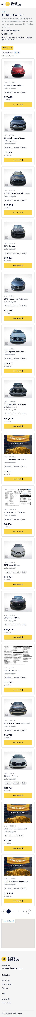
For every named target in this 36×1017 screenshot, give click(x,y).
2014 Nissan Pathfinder (13, 512)
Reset (17, 53)
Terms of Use (6, 999)
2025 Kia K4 (9, 670)
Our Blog (5, 988)
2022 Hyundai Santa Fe (13, 351)
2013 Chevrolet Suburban (14, 829)
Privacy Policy (6, 1003)
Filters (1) (8, 48)
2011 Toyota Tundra (12, 723)
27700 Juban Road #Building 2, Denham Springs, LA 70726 (17, 38)
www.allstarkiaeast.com (12, 30)
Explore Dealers (7, 984)
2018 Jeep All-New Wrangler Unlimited (15, 405)
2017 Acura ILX (10, 565)
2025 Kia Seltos (10, 776)
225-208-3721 (9, 34)
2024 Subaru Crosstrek (14, 193)
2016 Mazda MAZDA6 (13, 299)
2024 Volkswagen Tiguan (14, 138)
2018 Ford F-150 (11, 618)
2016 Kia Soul (10, 246)
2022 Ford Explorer (12, 459)
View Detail (17, 105)
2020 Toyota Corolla (13, 85)
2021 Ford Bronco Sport (14, 881)
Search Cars (6, 980)
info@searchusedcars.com (12, 968)
